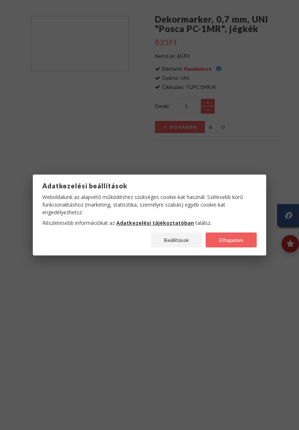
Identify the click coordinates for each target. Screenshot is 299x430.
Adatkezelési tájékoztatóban (155, 222)
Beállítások (176, 240)
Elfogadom (231, 240)
